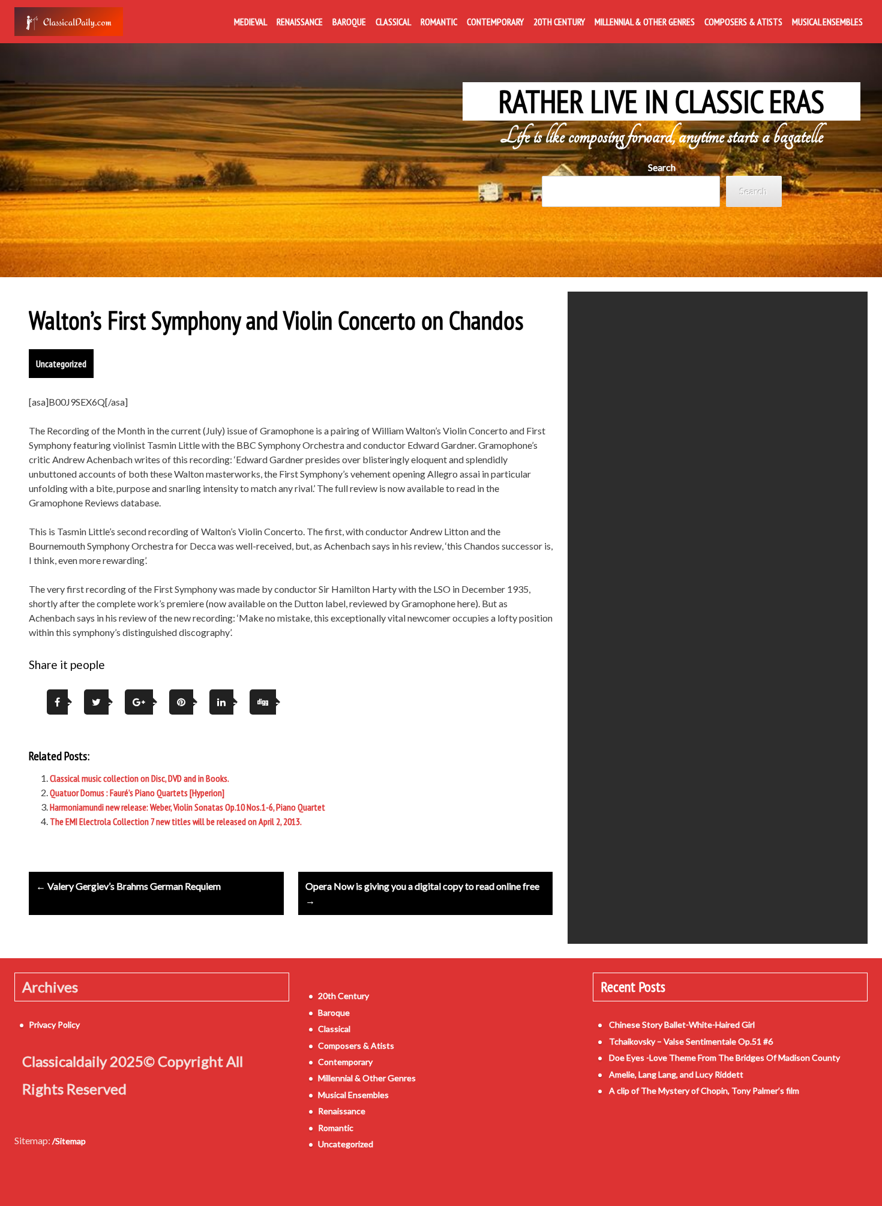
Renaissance (300, 22)
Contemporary (495, 22)
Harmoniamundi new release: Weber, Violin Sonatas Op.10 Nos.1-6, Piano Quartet (187, 807)
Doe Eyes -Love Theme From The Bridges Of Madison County (724, 1057)
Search (662, 167)
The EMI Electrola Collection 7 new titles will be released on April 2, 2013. (176, 821)
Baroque (349, 22)
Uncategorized (61, 364)
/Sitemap (69, 1141)
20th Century (559, 22)
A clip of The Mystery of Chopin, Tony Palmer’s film (704, 1090)
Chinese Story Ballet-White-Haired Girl (682, 1024)
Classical (393, 22)
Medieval (250, 22)
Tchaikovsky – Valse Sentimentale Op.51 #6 (691, 1041)
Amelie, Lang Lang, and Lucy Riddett (676, 1074)
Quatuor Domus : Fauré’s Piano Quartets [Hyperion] (137, 793)
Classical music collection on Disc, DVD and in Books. (139, 778)
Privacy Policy (54, 1024)
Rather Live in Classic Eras (661, 101)
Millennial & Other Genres (645, 22)
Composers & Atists (743, 22)
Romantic (439, 22)
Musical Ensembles (827, 22)
